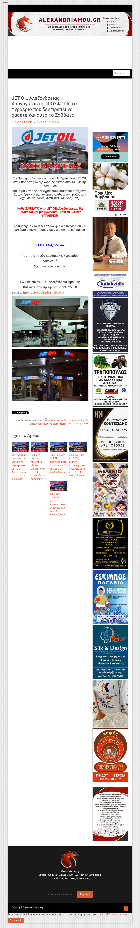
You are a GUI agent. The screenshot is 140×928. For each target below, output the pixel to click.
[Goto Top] (126, 908)
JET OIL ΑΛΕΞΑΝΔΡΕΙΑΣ (47, 122)
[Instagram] (68, 883)
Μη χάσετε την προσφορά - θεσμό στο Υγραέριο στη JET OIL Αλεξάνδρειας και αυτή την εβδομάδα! (20, 467)
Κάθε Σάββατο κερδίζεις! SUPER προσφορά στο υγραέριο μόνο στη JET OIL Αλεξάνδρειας (77, 465)
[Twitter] (70, 883)
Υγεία (29, 122)
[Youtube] (73, 883)
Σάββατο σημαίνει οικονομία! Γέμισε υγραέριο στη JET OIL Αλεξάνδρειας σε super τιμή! (38, 467)
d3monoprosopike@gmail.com (42, 292)
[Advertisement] (50, 555)
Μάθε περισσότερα (116, 914)
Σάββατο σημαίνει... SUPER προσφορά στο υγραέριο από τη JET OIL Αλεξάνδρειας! (58, 504)
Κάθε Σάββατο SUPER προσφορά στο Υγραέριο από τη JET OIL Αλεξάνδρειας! (58, 463)
